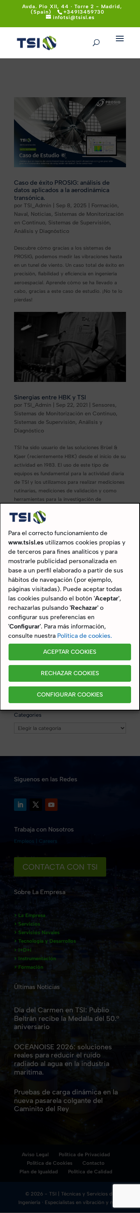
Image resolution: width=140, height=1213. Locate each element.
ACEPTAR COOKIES (69, 651)
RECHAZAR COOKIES (70, 673)
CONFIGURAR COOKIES (70, 694)
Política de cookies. (84, 635)
